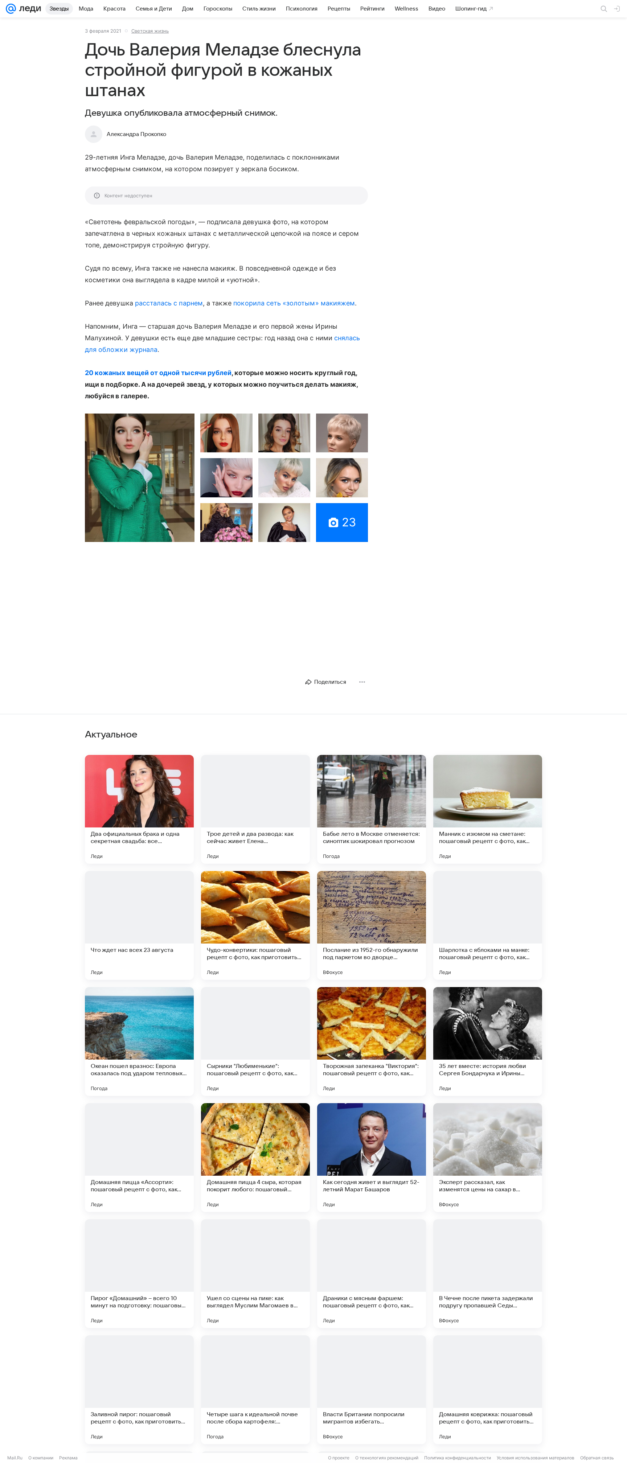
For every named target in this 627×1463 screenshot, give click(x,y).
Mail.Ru (14, 1457)
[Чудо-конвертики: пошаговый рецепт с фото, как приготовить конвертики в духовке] (255, 925)
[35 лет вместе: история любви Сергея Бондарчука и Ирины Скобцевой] (487, 1041)
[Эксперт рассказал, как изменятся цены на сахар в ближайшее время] (487, 1157)
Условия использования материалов (535, 1457)
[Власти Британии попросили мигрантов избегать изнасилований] (371, 1389)
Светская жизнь (150, 31)
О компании (40, 1457)
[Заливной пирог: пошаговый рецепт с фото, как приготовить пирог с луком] (139, 1389)
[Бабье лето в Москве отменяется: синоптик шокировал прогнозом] (371, 809)
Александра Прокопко (136, 134)
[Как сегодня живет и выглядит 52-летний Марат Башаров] (371, 1157)
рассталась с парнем (169, 303)
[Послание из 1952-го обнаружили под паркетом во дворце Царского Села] (371, 925)
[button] (139, 478)
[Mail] (11, 8)
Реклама (68, 1457)
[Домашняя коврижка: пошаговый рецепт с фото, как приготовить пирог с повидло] (487, 1389)
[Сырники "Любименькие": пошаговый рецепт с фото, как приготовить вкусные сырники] (255, 1041)
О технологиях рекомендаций (386, 1457)
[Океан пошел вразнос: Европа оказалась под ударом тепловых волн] (139, 1041)
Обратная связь (597, 1457)
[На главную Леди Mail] (28, 8)
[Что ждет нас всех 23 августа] (139, 925)
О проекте (338, 1457)
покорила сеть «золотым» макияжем (294, 303)
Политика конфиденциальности (457, 1457)
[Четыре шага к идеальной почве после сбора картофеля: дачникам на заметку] (255, 1389)
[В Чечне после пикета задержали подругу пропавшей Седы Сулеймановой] (487, 1273)
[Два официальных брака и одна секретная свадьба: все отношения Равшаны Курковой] (139, 809)
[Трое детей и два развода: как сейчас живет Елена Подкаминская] (255, 809)
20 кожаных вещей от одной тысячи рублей (158, 373)
